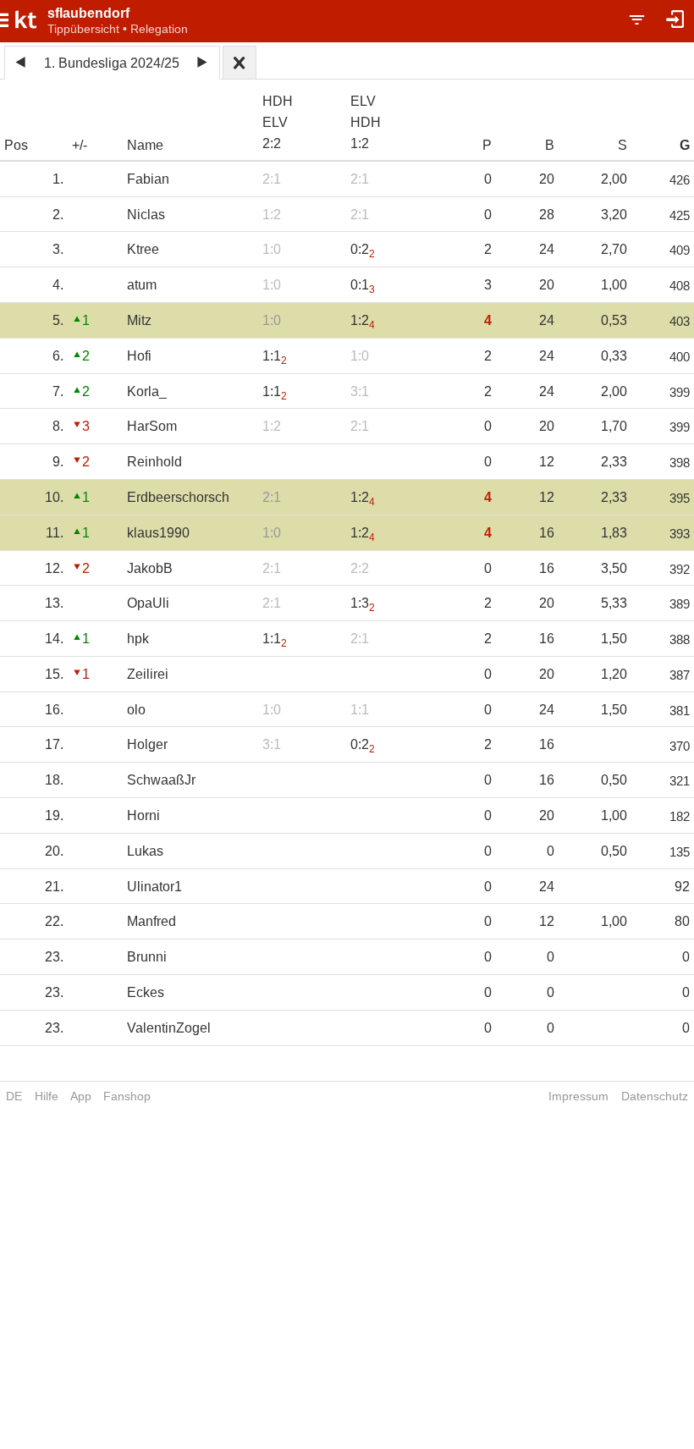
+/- (79, 145)
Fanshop (127, 1096)
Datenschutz (654, 1096)
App (80, 1096)
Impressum (578, 1096)
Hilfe (46, 1096)
